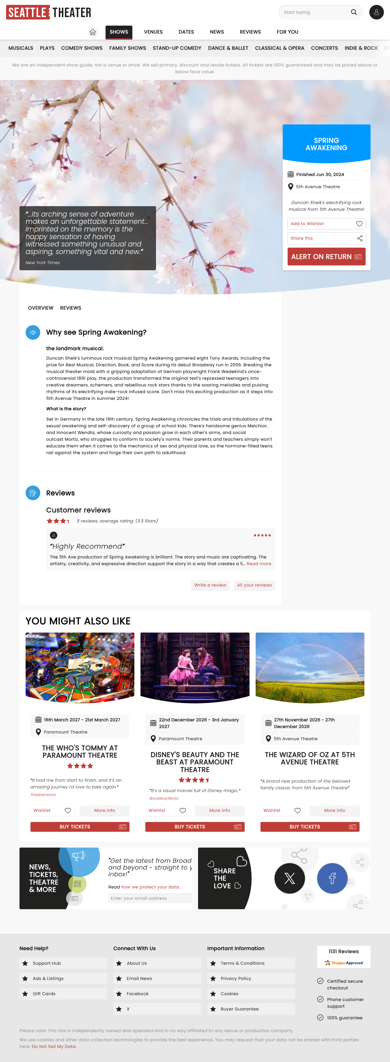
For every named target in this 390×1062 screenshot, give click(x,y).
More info (104, 810)
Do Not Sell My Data (54, 1046)
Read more (259, 564)
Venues (153, 31)
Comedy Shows (82, 48)
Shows (119, 31)
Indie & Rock (361, 48)
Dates (186, 31)
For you (288, 31)
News (217, 31)
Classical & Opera (279, 48)
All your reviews (254, 585)
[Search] (355, 12)
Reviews (250, 31)
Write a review (210, 585)
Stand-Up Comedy (177, 48)
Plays (47, 48)
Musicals (21, 48)
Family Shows (127, 48)
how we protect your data (150, 887)
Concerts (324, 48)
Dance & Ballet (228, 48)
